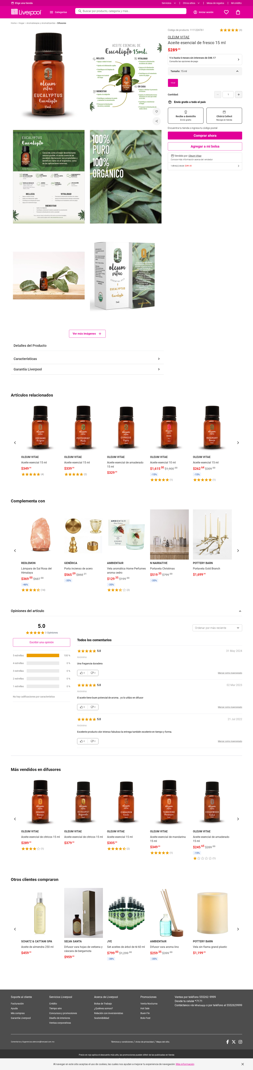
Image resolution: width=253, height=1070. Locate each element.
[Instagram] (240, 1042)
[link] (40, 439)
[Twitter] (234, 1042)
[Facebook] (227, 1042)
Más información (185, 1064)
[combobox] (217, 627)
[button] (229, 30)
